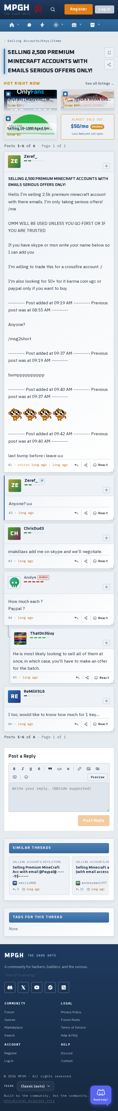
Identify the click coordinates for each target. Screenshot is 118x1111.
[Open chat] (29, 25)
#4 (10, 618)
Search (9, 1035)
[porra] (38, 9)
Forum (9, 1012)
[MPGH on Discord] (9, 987)
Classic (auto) (32, 1086)
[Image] (88, 769)
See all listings (99, 83)
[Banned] (14, 582)
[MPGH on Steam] (50, 987)
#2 (11, 513)
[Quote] (50, 769)
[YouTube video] (14, 777)
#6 (10, 724)
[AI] (76, 25)
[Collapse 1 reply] (8, 655)
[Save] (109, 53)
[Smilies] (26, 777)
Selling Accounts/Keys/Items (34, 41)
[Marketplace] (94, 25)
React (103, 465)
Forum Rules (70, 1020)
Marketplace (13, 1027)
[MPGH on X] (23, 987)
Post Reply (93, 821)
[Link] (79, 769)
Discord (66, 1053)
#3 (10, 561)
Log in (104, 9)
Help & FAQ (69, 1035)
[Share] (109, 65)
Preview (97, 777)
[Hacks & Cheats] (58, 25)
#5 (15, 677)
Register (78, 9)
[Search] (52, 9)
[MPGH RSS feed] (63, 987)
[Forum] (14, 25)
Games (9, 1020)
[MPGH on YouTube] (36, 987)
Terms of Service (73, 1027)
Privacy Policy (71, 1012)
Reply (76, 465)
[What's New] (42, 25)
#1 (10, 465)
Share (86, 465)
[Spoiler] (97, 769)
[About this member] (106, 166)
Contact (67, 1061)
